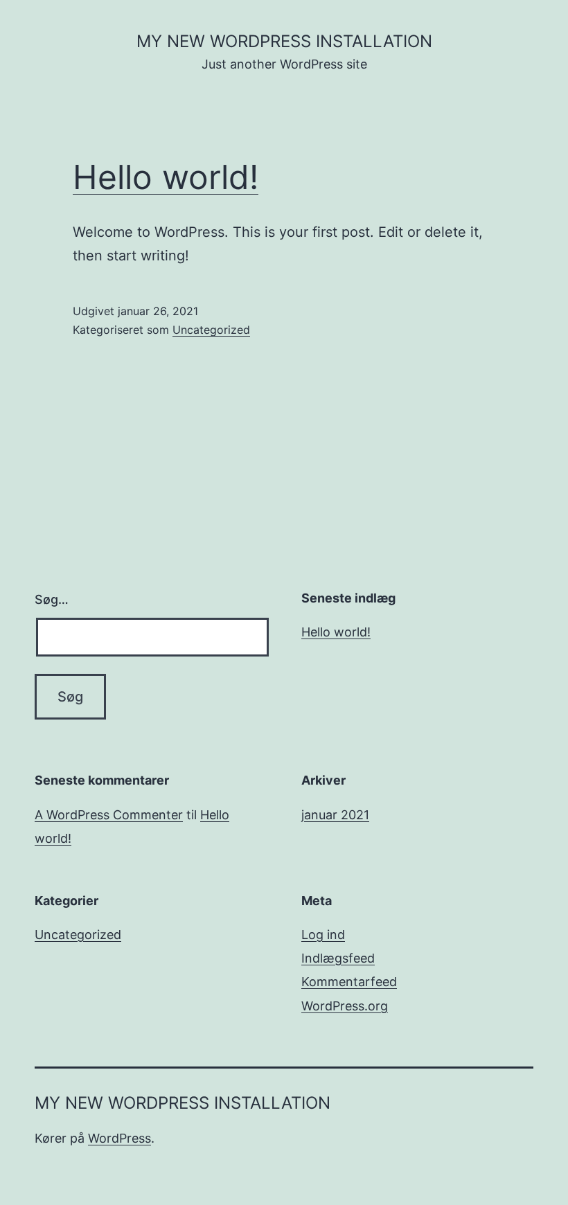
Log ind (323, 934)
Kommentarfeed (349, 981)
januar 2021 (335, 814)
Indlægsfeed (338, 958)
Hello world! (165, 177)
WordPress (119, 1138)
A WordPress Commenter (109, 814)
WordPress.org (344, 1006)
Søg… (52, 599)
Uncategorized (211, 330)
